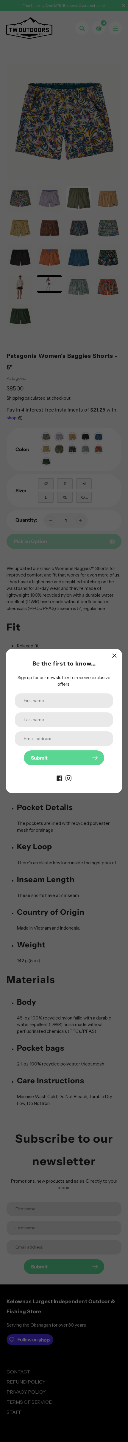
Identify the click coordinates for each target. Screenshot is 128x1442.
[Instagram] (68, 778)
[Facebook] (60, 778)
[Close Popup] (114, 655)
